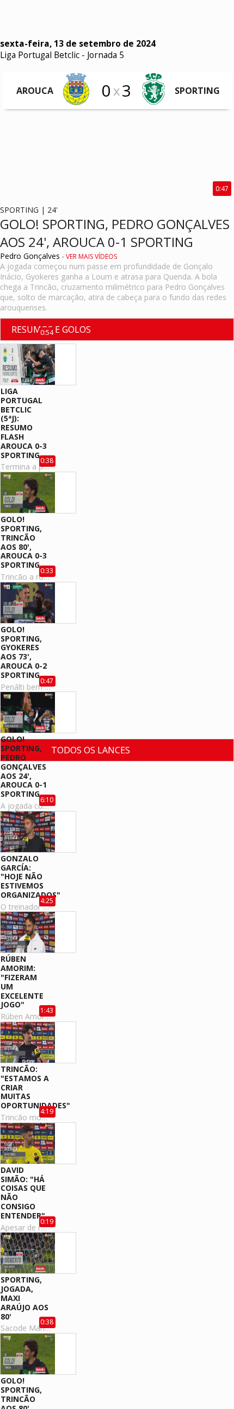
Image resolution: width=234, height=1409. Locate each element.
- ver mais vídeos (89, 256)
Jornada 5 (105, 55)
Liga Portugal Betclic (39, 55)
